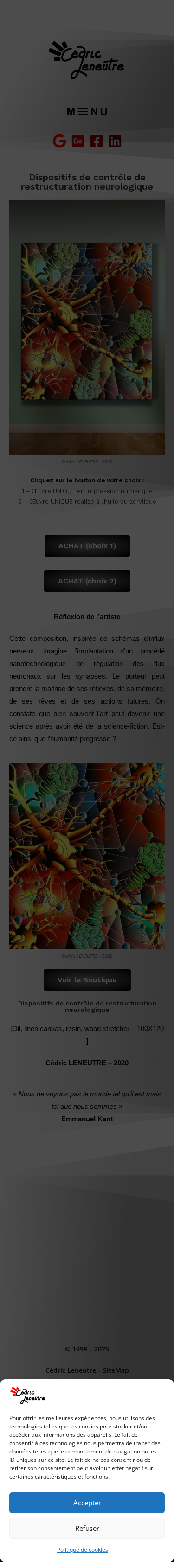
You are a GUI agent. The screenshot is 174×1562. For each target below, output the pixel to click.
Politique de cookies (82, 1550)
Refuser (87, 1528)
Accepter (87, 1502)
